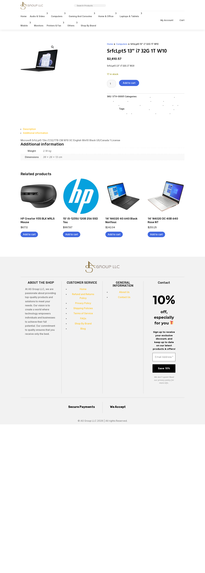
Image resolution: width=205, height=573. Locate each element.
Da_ (176, 104)
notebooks (176, 112)
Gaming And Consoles (80, 16)
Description (29, 129)
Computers (56, 16)
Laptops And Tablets (152, 104)
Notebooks (157, 100)
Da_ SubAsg (144, 96)
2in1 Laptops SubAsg (140, 100)
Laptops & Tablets (129, 16)
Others (70, 25)
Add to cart (129, 82)
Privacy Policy (83, 303)
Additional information (35, 132)
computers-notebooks (162, 108)
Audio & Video (37, 16)
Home (24, 16)
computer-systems (117, 112)
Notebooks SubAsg (130, 104)
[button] (52, 47)
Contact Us (124, 297)
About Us (124, 292)
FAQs (83, 318)
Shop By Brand (88, 25)
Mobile (24, 25)
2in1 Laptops (121, 100)
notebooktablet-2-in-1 (137, 108)
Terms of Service (83, 313)
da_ (129, 112)
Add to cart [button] (29, 234)
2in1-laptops (163, 112)
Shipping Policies (83, 308)
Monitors (38, 25)
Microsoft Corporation (162, 96)
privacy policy (164, 380)
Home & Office (105, 16)
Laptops (168, 104)
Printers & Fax (54, 25)
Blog (83, 328)
